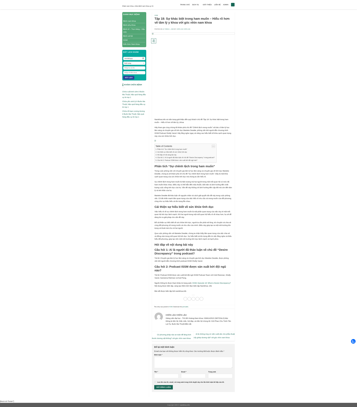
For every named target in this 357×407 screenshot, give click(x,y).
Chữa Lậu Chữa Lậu (183, 29)
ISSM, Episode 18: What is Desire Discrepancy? (211, 283)
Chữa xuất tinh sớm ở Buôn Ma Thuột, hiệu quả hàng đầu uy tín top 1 (134, 94)
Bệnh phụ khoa (129, 25)
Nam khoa (130, 2)
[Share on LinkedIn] (201, 299)
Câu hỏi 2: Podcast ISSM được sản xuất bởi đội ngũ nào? (177, 160)
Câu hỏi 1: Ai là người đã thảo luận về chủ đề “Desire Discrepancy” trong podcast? (185, 157)
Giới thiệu (207, 5)
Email (183, 372)
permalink (185, 307)
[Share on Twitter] (189, 299)
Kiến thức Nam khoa (131, 44)
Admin (225, 5)
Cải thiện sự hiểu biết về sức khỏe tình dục (172, 152)
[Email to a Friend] (193, 299)
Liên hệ (217, 5)
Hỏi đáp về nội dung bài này (166, 155)
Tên (156, 372)
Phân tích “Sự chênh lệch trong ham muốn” (172, 149)
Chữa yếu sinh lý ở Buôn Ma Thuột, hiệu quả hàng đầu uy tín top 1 (133, 104)
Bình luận (158, 355)
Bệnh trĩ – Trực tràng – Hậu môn (134, 30)
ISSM (125, 40)
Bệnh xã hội (128, 36)
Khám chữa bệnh (133, 85)
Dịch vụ (195, 5)
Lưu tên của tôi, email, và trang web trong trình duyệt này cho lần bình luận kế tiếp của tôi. (190, 382)
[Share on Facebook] (185, 299)
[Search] (233, 5)
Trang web (212, 372)
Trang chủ (185, 5)
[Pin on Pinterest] (197, 299)
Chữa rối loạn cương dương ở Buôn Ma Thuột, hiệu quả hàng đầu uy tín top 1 (133, 114)
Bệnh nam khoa (129, 21)
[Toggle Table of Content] (212, 146)
